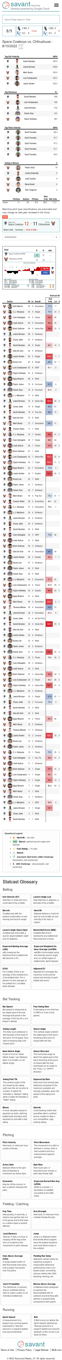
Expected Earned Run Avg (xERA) (46, 1183)
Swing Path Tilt (10, 1079)
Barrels (6, 910)
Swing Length (9, 1028)
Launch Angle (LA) (42, 896)
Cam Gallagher (19, 317)
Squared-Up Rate (41, 1079)
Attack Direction (41, 1051)
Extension (7, 1181)
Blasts (6, 1107)
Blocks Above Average (44, 1283)
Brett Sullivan (18, 328)
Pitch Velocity (9, 1142)
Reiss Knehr (30, 184)
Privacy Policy (24, 1349)
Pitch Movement (42, 1142)
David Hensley (29, 61)
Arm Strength (39, 1211)
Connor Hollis (18, 429)
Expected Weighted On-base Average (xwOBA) (45, 948)
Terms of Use (8, 1349)
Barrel (22, 841)
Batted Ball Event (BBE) (44, 929)
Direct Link (8, 230)
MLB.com (56, 1349)
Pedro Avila (30, 167)
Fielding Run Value (42, 1255)
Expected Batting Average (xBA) (15, 948)
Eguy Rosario (18, 379)
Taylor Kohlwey (30, 119)
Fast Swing (22, 848)
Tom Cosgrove (31, 190)
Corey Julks (18, 340)
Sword (20, 852)
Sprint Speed (9, 1317)
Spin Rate (38, 1164)
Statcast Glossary (20, 881)
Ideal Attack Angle (11, 1051)
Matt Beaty (28, 72)
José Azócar (18, 323)
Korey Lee (17, 362)
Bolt (36, 1317)
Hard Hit (21, 837)
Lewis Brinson (29, 67)
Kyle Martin (18, 306)
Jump (36, 1233)
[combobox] (31, 19)
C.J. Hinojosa (18, 312)
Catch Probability (11, 1283)
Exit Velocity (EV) (11, 896)
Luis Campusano (30, 78)
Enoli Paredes (30, 132)
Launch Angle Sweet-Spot (15, 929)
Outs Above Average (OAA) (13, 1257)
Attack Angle (39, 1028)
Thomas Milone (19, 607)
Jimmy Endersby (32, 173)
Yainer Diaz (29, 113)
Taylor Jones (18, 384)
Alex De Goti (18, 351)
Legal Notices (42, 1349)
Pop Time (7, 1211)
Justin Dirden (28, 83)
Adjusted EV (39, 968)
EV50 (5, 968)
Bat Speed (8, 1006)
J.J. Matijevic (18, 395)
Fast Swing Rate (41, 1006)
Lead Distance (10, 1233)
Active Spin (8, 1164)
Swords (37, 1107)
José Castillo (30, 179)
